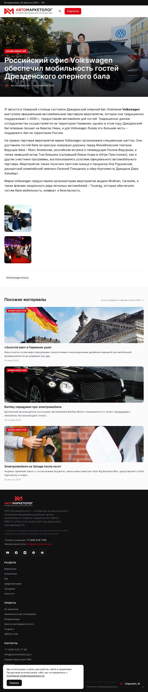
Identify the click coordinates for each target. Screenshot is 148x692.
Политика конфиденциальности (103, 686)
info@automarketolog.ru (39, 544)
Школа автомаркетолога (19, 624)
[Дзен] (33, 552)
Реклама (9, 664)
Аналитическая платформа (20, 614)
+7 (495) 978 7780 (36, 540)
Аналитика (10, 573)
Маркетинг (10, 568)
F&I (6, 578)
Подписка (73, 11)
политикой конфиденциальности (25, 675)
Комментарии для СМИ (17, 659)
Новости (9, 593)
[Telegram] (16, 552)
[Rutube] (42, 552)
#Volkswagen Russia (17, 277)
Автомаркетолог (20, 85)
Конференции (12, 619)
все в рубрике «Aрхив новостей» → (122, 300)
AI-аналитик (11, 609)
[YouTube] (7, 552)
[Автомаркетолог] (28, 11)
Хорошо (14, 682)
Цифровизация (12, 583)
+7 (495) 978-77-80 (15, 649)
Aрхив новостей (16, 51)
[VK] (25, 552)
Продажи (9, 588)
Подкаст (9, 629)
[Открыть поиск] (60, 11)
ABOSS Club (11, 633)
